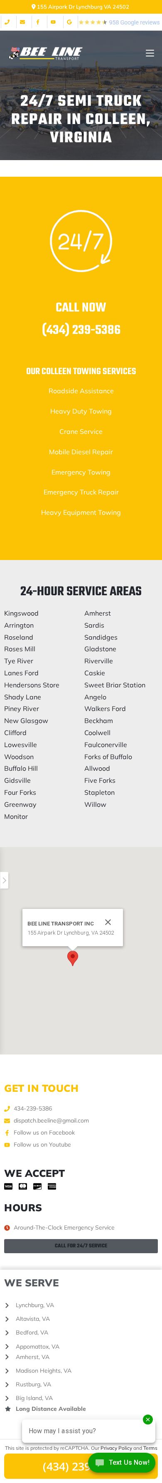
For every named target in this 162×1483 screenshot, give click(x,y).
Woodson (19, 756)
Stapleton (99, 792)
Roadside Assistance (81, 391)
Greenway (20, 804)
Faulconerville (105, 744)
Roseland (18, 637)
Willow (95, 804)
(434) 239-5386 (81, 330)
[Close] (108, 922)
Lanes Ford (21, 673)
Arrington (19, 625)
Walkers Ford (105, 708)
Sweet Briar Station (114, 685)
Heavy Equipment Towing (81, 512)
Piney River (21, 708)
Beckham (98, 720)
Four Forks (20, 792)
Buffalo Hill (21, 768)
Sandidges (101, 637)
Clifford (15, 732)
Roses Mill (19, 649)
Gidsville (17, 780)
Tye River (18, 661)
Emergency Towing (81, 472)
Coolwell (97, 732)
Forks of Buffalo (108, 756)
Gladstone (100, 649)
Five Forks (99, 780)
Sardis (94, 625)
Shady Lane (22, 697)
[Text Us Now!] (121, 1465)
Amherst (97, 613)
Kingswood (21, 613)
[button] (72, 958)
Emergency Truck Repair (81, 492)
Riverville (98, 661)
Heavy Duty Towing (81, 411)
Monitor (16, 816)
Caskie (94, 673)
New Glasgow (26, 720)
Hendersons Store (31, 685)
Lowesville (20, 744)
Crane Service (81, 431)
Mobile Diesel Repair (81, 452)
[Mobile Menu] (150, 53)
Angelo (95, 697)
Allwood (97, 768)
